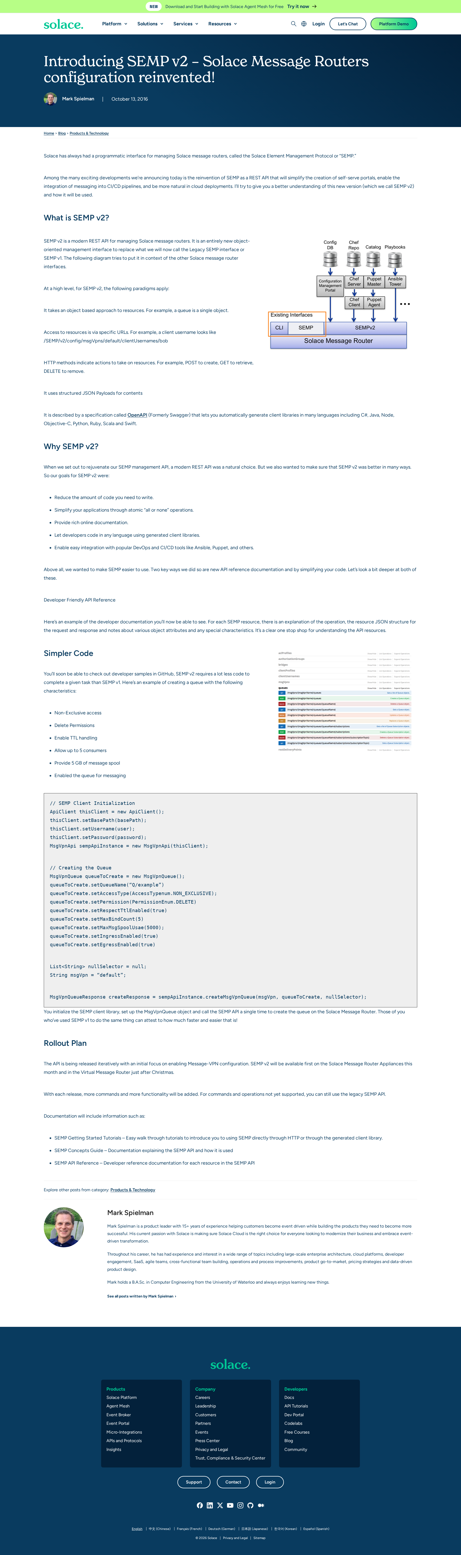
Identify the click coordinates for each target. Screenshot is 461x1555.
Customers (205, 1414)
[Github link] (250, 1505)
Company (205, 1389)
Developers (295, 1389)
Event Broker (118, 1414)
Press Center (207, 1440)
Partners (203, 1423)
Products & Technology (89, 133)
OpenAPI (137, 415)
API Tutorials (296, 1405)
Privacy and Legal (211, 1449)
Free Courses (296, 1432)
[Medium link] (260, 1505)
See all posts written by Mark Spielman (140, 1296)
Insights (113, 1449)
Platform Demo (394, 23)
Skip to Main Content (26, 5)
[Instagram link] (240, 1505)
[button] (124, 21)
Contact (233, 1482)
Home (49, 133)
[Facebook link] (200, 1505)
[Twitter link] (220, 1505)
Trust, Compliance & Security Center (230, 1458)
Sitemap (259, 1538)
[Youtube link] (230, 1505)
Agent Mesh (118, 1405)
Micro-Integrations (124, 1432)
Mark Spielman (77, 98)
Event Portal (117, 1423)
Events (201, 1432)
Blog (62, 133)
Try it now (298, 6)
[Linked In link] (210, 1505)
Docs (289, 1397)
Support (194, 1482)
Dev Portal (294, 1414)
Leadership (205, 1405)
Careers (202, 1397)
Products (115, 1389)
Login (318, 23)
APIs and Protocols (124, 1440)
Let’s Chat (348, 23)
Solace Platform (121, 1397)
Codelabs (293, 1423)
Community (295, 1449)
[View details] (63, 24)
